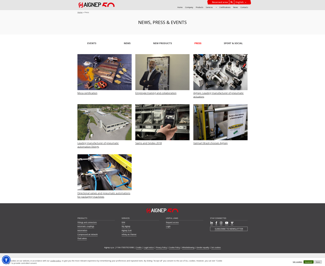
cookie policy (55, 261)
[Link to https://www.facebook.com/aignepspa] (216, 222)
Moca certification (87, 93)
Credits (139, 247)
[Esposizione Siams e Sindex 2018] (162, 105)
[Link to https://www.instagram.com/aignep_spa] (221, 222)
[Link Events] (91, 43)
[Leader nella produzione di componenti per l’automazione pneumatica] (104, 105)
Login (168, 226)
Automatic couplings (85, 226)
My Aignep (126, 226)
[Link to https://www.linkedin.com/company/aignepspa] (211, 222)
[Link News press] (127, 43)
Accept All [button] (308, 262)
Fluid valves (82, 238)
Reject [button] (318, 262)
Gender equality (202, 247)
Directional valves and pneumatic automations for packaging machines (103, 194)
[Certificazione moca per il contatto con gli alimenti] (104, 55)
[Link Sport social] (233, 43)
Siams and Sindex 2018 (148, 143)
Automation (82, 230)
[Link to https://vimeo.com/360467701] (231, 222)
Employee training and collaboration (155, 93)
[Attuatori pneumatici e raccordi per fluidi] (220, 55)
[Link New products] (162, 43)
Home (80, 12)
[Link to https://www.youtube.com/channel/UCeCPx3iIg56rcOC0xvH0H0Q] (226, 222)
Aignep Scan (127, 230)
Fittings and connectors (87, 222)
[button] (6, 259)
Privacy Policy (161, 247)
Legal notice (149, 247)
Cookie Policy (174, 247)
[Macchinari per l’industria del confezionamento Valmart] (104, 155)
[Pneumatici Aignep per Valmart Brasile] (220, 105)
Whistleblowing (188, 247)
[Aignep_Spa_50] (96, 2)
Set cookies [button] (216, 247)
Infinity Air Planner (129, 234)
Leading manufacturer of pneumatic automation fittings (98, 144)
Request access (172, 222)
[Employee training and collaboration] (162, 55)
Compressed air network (87, 234)
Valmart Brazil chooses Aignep (210, 143)
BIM (123, 222)
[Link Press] (198, 43)
